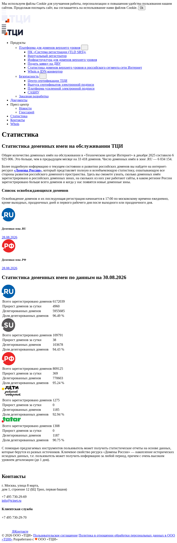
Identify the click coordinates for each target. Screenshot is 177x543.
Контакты (17, 120)
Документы (18, 100)
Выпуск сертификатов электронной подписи (61, 84)
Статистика (18, 116)
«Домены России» (28, 170)
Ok (142, 8)
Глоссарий (26, 112)
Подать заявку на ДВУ (44, 63)
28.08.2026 (9, 237)
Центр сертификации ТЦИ (47, 81)
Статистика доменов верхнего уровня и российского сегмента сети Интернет (85, 67)
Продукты (18, 42)
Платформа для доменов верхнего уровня (49, 47)
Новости (25, 108)
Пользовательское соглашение (55, 535)
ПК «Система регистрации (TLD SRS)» (57, 52)
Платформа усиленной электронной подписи (61, 88)
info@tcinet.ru (11, 500)
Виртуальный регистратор (47, 56)
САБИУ (33, 92)
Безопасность (29, 76)
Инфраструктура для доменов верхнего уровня (62, 60)
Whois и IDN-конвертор (45, 71)
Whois (14, 124)
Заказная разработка (34, 96)
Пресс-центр (20, 104)
